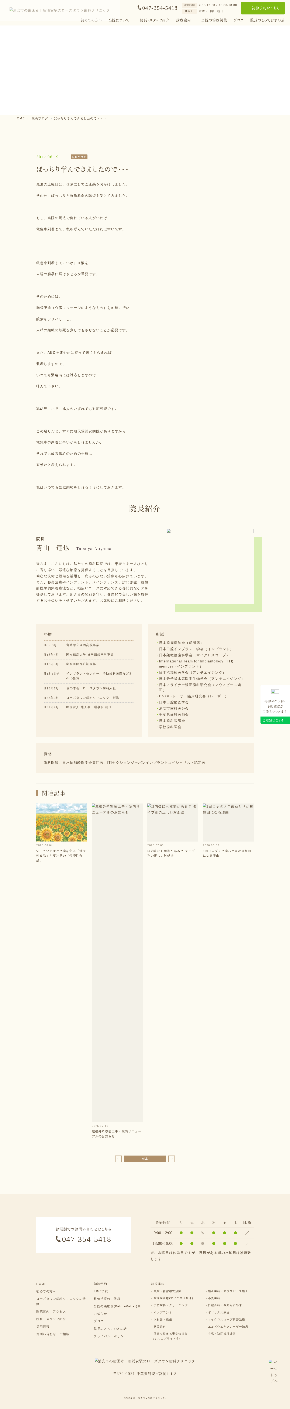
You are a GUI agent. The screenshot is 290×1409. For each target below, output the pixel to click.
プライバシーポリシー (110, 1336)
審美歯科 (160, 1326)
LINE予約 (101, 1291)
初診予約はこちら (266, 8)
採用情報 (42, 1326)
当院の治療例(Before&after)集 (117, 1306)
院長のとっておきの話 (267, 20)
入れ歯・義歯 (163, 1319)
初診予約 (100, 1284)
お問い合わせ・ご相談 (52, 1334)
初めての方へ (46, 1291)
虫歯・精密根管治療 (168, 1291)
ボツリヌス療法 (219, 1312)
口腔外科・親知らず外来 (225, 1305)
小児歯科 (214, 1298)
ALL (145, 1158)
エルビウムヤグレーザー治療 (228, 1326)
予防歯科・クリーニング (171, 1305)
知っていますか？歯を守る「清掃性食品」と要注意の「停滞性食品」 (61, 855)
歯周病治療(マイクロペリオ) (173, 1298)
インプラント (163, 1312)
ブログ (239, 20)
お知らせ (100, 1313)
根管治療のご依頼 (107, 1298)
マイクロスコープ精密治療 (226, 1319)
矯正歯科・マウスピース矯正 (228, 1291)
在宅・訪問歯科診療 (222, 1333)
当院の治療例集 (214, 20)
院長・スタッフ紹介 (155, 20)
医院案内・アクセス (51, 1311)
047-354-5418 (160, 8)
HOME (41, 1284)
